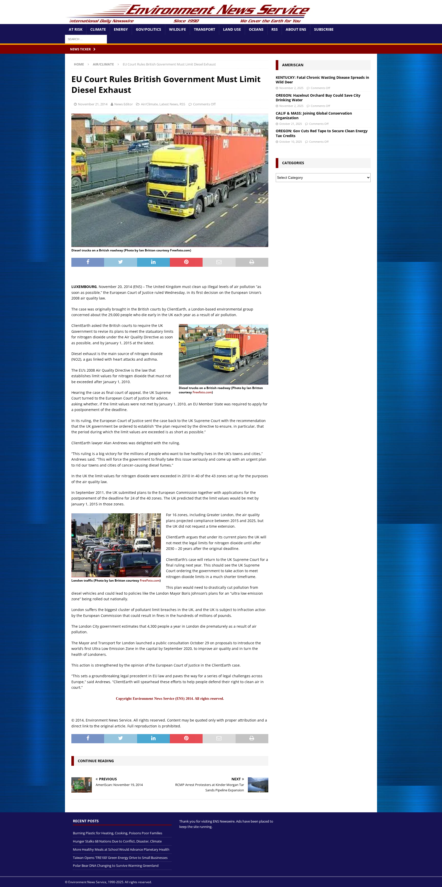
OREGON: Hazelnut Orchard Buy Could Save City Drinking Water (318, 97)
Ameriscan (292, 64)
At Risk (75, 29)
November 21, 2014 (92, 104)
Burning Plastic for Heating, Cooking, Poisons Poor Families (117, 833)
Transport (204, 29)
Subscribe (324, 29)
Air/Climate (149, 104)
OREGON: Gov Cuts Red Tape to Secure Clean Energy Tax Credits (322, 133)
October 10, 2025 (290, 141)
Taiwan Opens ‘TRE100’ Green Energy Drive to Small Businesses (120, 857)
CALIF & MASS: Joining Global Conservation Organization (314, 115)
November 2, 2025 (291, 88)
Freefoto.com (202, 392)
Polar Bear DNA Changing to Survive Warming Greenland (116, 865)
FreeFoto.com (150, 580)
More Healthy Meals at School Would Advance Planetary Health (121, 849)
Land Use (232, 29)
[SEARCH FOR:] (86, 38)
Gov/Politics (148, 29)
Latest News (168, 104)
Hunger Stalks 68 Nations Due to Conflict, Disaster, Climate (117, 841)
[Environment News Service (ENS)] (189, 21)
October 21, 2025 (290, 124)
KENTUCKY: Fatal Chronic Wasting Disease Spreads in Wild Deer (322, 79)
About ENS (296, 29)
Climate (98, 29)
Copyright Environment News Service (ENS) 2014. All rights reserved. (170, 699)
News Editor (123, 104)
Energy (121, 29)
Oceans (256, 29)
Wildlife (177, 29)
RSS (274, 29)
